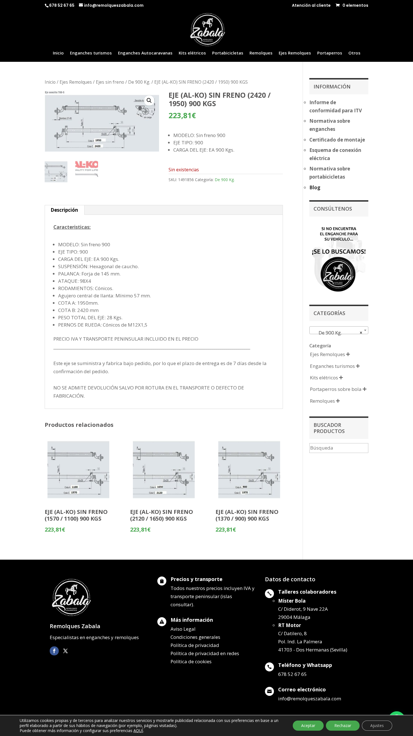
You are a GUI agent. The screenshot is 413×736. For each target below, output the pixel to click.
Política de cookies (191, 661)
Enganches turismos (91, 53)
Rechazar (342, 725)
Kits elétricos (192, 53)
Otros (354, 53)
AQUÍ (138, 730)
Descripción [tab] (64, 210)
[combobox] (338, 330)
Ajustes (377, 725)
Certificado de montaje (337, 139)
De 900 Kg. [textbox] (337, 332)
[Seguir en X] (65, 650)
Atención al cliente (311, 5)
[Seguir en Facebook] (54, 650)
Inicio (58, 53)
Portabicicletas (227, 53)
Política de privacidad (195, 645)
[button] (149, 100)
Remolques (261, 53)
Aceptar (308, 725)
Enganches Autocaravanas (145, 53)
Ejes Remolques (295, 53)
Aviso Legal (183, 629)
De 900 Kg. (139, 82)
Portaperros (329, 53)
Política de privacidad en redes (205, 653)
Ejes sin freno (110, 82)
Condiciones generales (195, 637)
